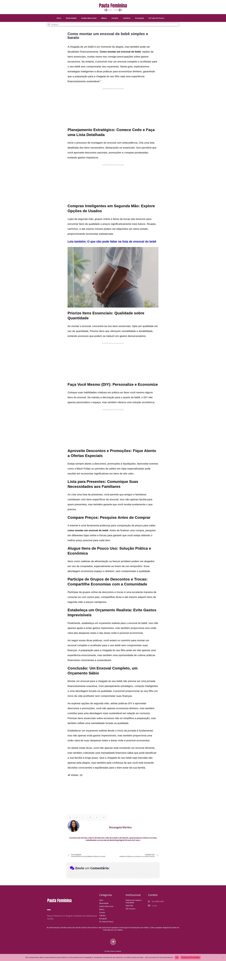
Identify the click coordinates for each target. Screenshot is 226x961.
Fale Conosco (130, 909)
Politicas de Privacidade (190, 957)
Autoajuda (139, 18)
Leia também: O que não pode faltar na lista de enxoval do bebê (112, 241)
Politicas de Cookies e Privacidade (134, 901)
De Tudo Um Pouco (156, 18)
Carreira (114, 18)
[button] (70, 817)
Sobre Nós (129, 905)
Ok (177, 957)
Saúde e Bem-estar (89, 18)
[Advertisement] (113, 107)
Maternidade (71, 18)
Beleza (104, 18)
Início (59, 18)
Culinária (126, 18)
